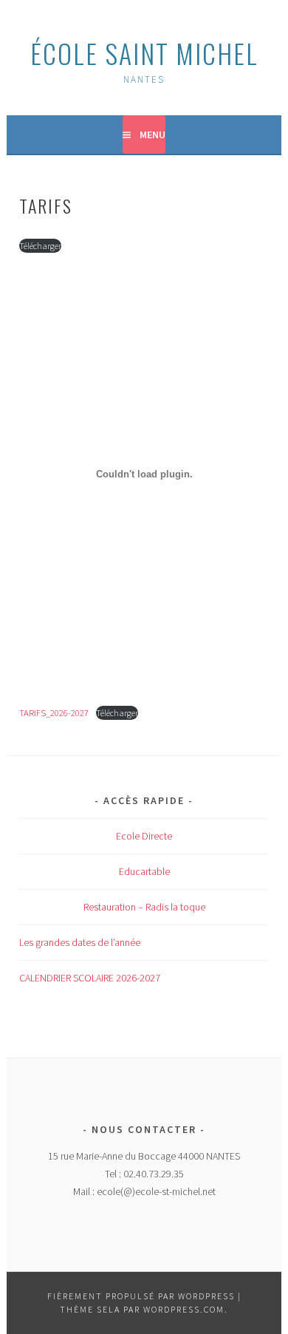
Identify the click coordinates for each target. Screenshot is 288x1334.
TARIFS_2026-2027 (54, 712)
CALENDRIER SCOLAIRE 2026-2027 (89, 977)
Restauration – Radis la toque (144, 906)
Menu (152, 134)
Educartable (144, 871)
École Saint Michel (144, 52)
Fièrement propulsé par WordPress (141, 1295)
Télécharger (40, 245)
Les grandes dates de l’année (79, 942)
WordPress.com (183, 1309)
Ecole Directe (144, 836)
